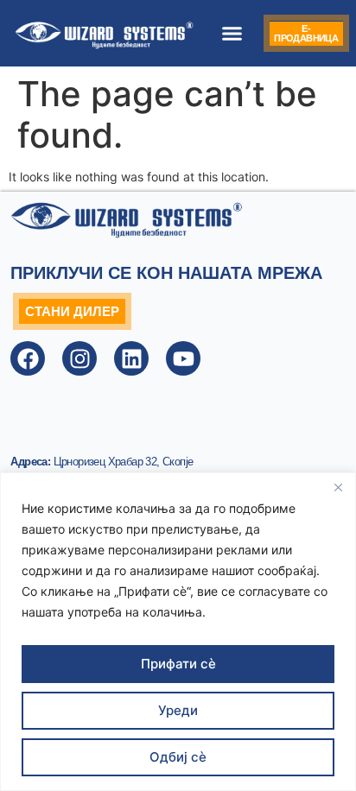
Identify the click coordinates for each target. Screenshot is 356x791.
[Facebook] (27, 358)
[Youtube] (183, 358)
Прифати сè (178, 663)
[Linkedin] (131, 358)
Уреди (178, 710)
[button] (232, 33)
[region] (178, 631)
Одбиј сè (178, 757)
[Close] (337, 487)
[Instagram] (79, 358)
